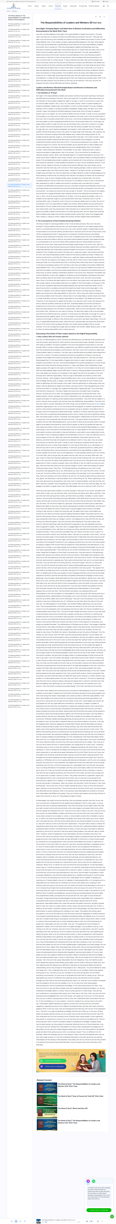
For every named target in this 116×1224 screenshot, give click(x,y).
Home (29, 6)
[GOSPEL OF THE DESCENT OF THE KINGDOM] (13, 6)
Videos (44, 6)
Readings (58, 6)
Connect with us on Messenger (99, 1210)
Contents (40, 17)
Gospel (65, 6)
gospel (97, 404)
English (106, 1)
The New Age (83, 6)
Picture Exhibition (94, 6)
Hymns (51, 6)
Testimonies (73, 6)
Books (37, 6)
